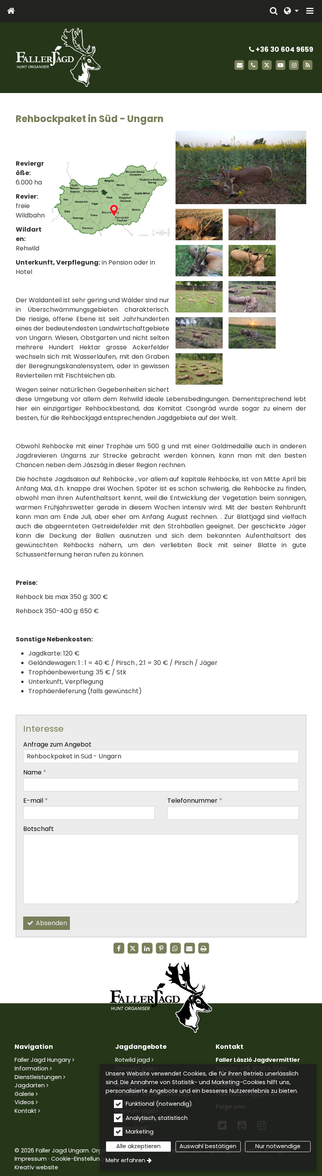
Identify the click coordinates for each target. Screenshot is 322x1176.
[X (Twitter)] (267, 65)
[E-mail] (239, 65)
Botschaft (38, 828)
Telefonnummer (194, 800)
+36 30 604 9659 (283, 49)
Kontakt (26, 1111)
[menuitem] (11, 11)
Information (31, 1068)
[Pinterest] (161, 948)
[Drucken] (203, 948)
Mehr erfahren (125, 1160)
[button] (310, 11)
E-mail (35, 800)
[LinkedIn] (147, 948)
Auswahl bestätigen (207, 1146)
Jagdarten (30, 1085)
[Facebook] (118, 948)
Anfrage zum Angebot (57, 744)
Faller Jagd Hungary (43, 1060)
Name (34, 772)
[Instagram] (294, 65)
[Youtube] (280, 65)
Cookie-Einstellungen (81, 1159)
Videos (24, 1102)
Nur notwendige (277, 1146)
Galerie (24, 1094)
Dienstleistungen (38, 1077)
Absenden (50, 923)
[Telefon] (253, 65)
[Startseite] (11, 11)
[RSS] (307, 65)
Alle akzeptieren (138, 1146)
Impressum (31, 1159)
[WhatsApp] (175, 948)
